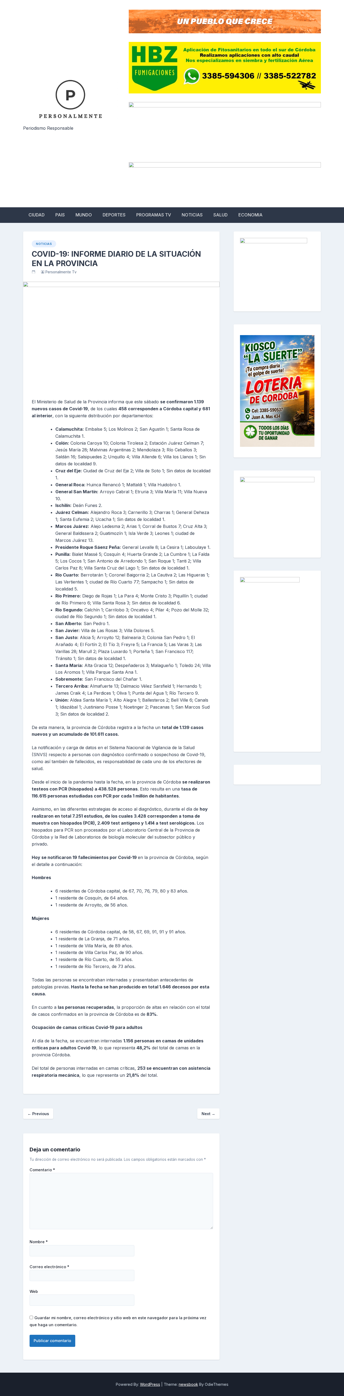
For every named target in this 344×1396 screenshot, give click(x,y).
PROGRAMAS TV (153, 214)
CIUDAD (36, 214)
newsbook (188, 1384)
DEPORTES (114, 214)
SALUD (220, 214)
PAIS (60, 214)
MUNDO (84, 214)
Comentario (42, 1170)
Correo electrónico (49, 1267)
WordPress (150, 1384)
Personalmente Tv (61, 272)
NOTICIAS (192, 214)
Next (208, 1113)
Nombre (39, 1242)
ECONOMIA (250, 214)
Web (34, 1291)
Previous (38, 1113)
